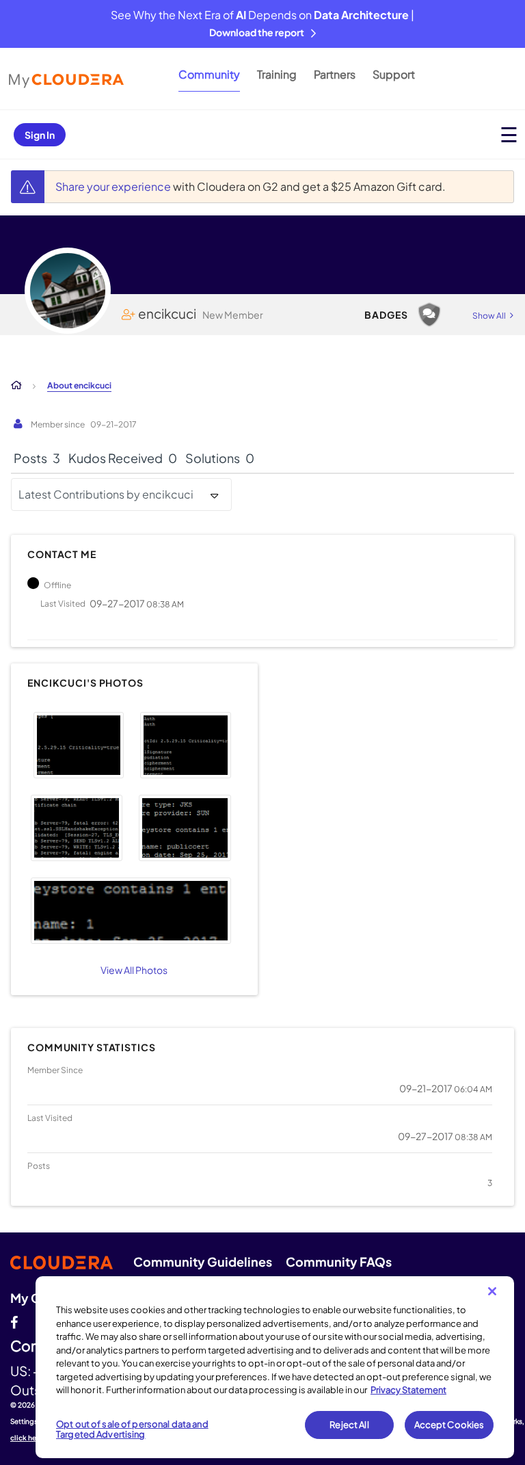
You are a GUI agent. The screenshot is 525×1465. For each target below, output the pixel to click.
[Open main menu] (509, 134)
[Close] (492, 1291)
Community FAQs (339, 1261)
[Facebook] (14, 1320)
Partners (334, 74)
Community (209, 74)
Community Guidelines (202, 1261)
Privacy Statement (408, 1389)
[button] (78, 745)
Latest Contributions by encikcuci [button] (105, 494)
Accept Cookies (449, 1424)
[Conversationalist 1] (429, 314)
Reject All (348, 1424)
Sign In (40, 135)
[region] (275, 1367)
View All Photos (133, 970)
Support (394, 74)
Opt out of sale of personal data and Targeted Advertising (132, 1429)
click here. (28, 1438)
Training (277, 74)
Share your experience (114, 186)
